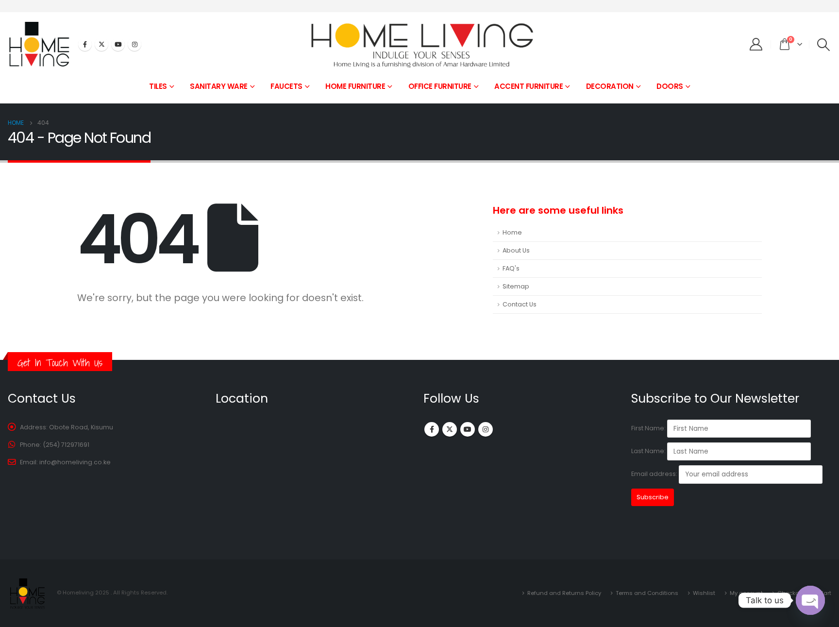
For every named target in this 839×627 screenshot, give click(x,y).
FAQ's (511, 268)
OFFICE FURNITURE (439, 86)
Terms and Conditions (647, 593)
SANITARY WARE (219, 86)
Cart (825, 593)
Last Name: (648, 451)
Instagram (485, 429)
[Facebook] (85, 44)
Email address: (655, 474)
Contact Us (520, 304)
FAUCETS (286, 86)
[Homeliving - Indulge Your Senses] (419, 44)
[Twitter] (101, 44)
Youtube (467, 429)
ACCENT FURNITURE (528, 86)
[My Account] (756, 44)
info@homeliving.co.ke (75, 462)
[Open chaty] (810, 600)
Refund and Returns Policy (564, 593)
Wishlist (704, 593)
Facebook (431, 429)
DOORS (669, 86)
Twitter (449, 429)
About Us (516, 250)
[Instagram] (134, 44)
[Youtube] (118, 44)
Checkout (791, 593)
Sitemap (516, 286)
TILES (158, 86)
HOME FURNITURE (355, 86)
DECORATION (610, 86)
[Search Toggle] (823, 44)
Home (512, 232)
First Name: (648, 428)
